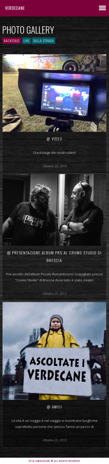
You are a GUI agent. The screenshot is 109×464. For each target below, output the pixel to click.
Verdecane (15, 8)
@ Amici (54, 406)
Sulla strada (43, 40)
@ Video (54, 138)
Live (26, 40)
